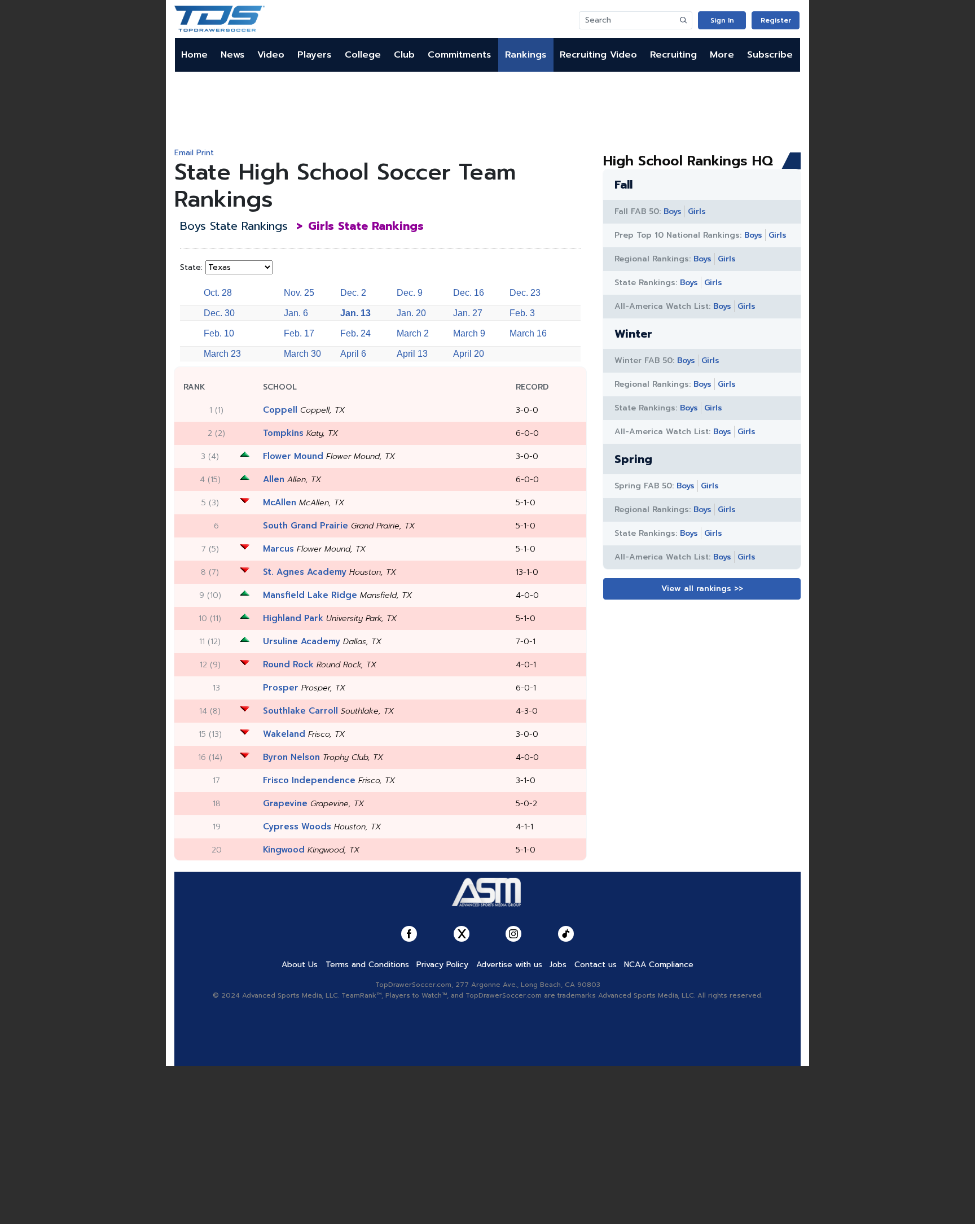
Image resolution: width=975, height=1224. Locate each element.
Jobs (558, 965)
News (232, 55)
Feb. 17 (299, 333)
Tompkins (283, 433)
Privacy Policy (442, 965)
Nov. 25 (299, 293)
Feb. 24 (355, 333)
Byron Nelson (291, 757)
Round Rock (288, 664)
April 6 (353, 354)
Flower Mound (293, 456)
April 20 (468, 354)
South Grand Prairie (305, 525)
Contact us (595, 965)
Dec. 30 (219, 313)
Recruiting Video (598, 55)
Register (776, 20)
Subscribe (770, 55)
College (363, 55)
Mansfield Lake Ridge (310, 595)
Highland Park (293, 618)
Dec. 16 (468, 293)
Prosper (280, 687)
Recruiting (673, 55)
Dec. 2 (353, 293)
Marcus (278, 549)
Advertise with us (509, 965)
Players (314, 55)
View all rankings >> (702, 588)
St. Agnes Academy (304, 572)
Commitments (459, 55)
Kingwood (284, 849)
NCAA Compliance (658, 965)
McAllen (279, 502)
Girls (697, 211)
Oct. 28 (218, 293)
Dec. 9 (410, 293)
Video (270, 55)
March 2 (413, 333)
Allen (273, 479)
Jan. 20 (411, 313)
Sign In (722, 20)
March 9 (469, 333)
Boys (673, 211)
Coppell (280, 410)
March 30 (302, 354)
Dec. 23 (525, 293)
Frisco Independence (309, 780)
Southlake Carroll (300, 711)
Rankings (525, 55)
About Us (300, 965)
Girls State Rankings (366, 225)
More (722, 55)
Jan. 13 (355, 313)
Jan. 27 (467, 313)
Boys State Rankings (234, 225)
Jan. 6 (296, 313)
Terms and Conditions (367, 965)
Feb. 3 (522, 313)
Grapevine (285, 803)
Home (194, 55)
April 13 (412, 354)
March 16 (528, 333)
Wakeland (284, 734)
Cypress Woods (297, 826)
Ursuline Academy (301, 641)
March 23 (222, 354)
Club (404, 55)
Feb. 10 (219, 333)
